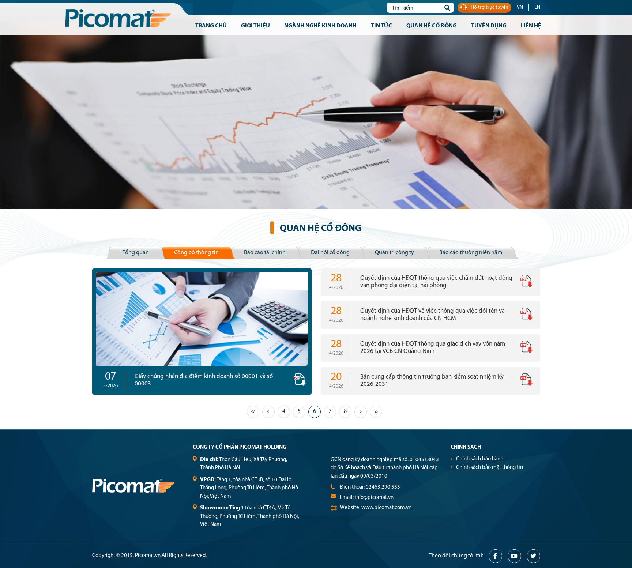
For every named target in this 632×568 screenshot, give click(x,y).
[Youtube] (514, 556)
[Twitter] (533, 556)
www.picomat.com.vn (386, 508)
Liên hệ (531, 26)
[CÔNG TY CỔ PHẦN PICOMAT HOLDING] (129, 19)
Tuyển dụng (489, 26)
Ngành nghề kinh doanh (320, 26)
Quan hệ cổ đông (431, 26)
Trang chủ (211, 26)
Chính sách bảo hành (479, 459)
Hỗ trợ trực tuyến (489, 7)
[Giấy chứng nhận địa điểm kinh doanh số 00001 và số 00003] (202, 319)
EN (537, 7)
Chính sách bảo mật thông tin (489, 467)
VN (520, 7)
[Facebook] (495, 556)
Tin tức (381, 26)
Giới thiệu (255, 26)
